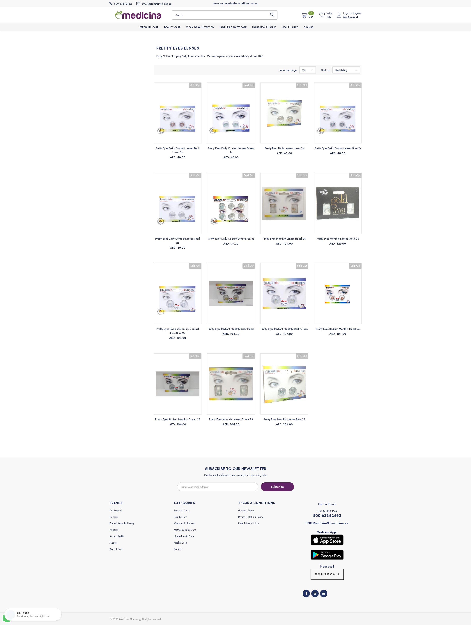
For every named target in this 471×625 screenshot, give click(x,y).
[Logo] (138, 15)
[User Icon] (339, 15)
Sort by (325, 70)
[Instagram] (315, 593)
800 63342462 (327, 515)
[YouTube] (323, 593)
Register (357, 13)
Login (346, 13)
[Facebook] (306, 593)
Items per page (288, 70)
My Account (350, 17)
